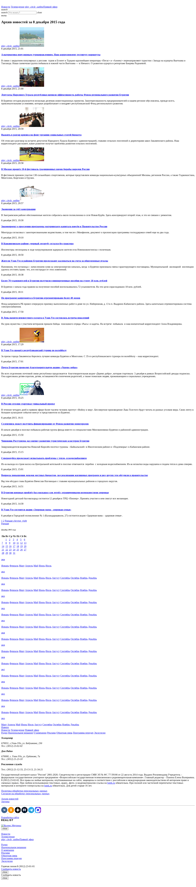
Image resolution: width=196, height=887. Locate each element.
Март (21, 565)
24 (14, 549)
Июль (48, 565)
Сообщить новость (11, 869)
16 (10, 546)
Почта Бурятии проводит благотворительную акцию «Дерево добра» (39, 367)
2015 (3, 694)
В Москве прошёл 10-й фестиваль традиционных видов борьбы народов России (45, 169)
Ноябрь (84, 578)
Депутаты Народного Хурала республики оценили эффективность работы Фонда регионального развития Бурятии (65, 94)
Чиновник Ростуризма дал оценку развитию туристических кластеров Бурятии (45, 441)
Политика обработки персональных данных (24, 791)
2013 (3, 718)
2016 (3, 682)
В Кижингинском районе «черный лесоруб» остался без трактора (37, 243)
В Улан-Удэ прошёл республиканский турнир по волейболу (34, 350)
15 (7, 546)
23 (10, 549)
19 (21, 546)
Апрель (29, 565)
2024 (3, 584)
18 (18, 546)
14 (3, 546)
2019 (3, 645)
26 (21, 549)
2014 (3, 706)
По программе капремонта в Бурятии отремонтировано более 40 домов (40, 298)
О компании (40, 733)
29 (7, 553)
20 (25, 546)
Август (56, 578)
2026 (3, 560)
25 (18, 549)
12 (21, 543)
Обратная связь (64, 733)
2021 (3, 621)
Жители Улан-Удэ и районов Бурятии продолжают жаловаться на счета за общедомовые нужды (54, 261)
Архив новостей (9, 798)
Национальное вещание (20, 733)
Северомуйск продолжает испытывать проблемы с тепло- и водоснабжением (44, 458)
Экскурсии (100, 733)
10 (14, 543)
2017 (3, 670)
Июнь (42, 565)
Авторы (5, 801)
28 (3, 553)
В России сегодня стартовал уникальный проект (28, 403)
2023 (3, 596)
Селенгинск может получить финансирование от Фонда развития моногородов (45, 423)
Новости (5, 6)
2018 (3, 657)
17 (14, 546)
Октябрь (75, 578)
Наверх (5, 727)
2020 (3, 633)
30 (10, 553)
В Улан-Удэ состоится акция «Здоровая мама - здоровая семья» (36, 509)
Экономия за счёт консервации (18, 209)
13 (25, 543)
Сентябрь (65, 578)
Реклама (51, 733)
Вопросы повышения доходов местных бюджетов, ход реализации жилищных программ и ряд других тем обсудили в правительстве (74, 475)
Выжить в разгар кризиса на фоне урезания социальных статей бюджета (41, 135)
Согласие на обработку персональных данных (25, 793)
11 (18, 543)
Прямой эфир (41, 6)
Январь (5, 565)
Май (36, 565)
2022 (3, 608)
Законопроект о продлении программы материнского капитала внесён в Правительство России (54, 226)
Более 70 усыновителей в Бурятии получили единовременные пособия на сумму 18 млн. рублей (54, 280)
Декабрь (92, 578)
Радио (4, 733)
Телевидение (17, 6)
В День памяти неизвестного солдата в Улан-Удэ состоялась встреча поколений (45, 317)
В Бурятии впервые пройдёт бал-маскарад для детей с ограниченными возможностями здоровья (55, 492)
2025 (3, 572)
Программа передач (83, 733)
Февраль (13, 565)
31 (14, 553)
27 (25, 549)
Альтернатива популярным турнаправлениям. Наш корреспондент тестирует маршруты (50, 54)
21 (3, 549)
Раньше (16, 520)
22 (7, 549)
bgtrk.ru (111, 783)
